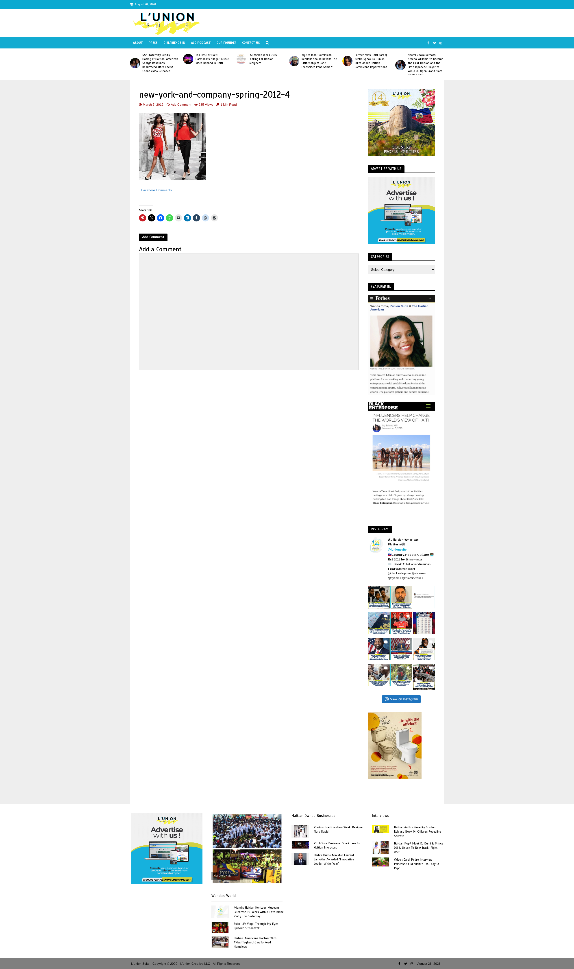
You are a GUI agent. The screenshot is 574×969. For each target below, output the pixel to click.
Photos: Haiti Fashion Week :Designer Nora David (339, 829)
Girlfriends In (174, 43)
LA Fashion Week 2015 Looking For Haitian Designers (210, 59)
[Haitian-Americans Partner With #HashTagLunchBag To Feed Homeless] (220, 942)
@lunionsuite (397, 549)
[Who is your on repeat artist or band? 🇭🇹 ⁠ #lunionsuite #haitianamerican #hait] (424, 597)
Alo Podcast (201, 43)
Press (153, 43)
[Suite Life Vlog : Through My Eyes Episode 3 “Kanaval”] (220, 927)
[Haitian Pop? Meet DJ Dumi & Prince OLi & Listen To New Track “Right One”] (380, 847)
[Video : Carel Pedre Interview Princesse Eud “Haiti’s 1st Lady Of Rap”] (380, 862)
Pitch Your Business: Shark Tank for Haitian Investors (337, 845)
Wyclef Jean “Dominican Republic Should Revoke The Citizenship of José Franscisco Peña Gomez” (266, 61)
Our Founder (226, 43)
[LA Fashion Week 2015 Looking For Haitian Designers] (188, 59)
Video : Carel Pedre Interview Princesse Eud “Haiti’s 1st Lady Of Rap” (416, 864)
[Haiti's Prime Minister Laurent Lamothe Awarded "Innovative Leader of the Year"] (300, 859)
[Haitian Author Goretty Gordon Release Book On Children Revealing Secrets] (380, 829)
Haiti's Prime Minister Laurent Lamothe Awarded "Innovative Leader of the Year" (334, 859)
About (138, 43)
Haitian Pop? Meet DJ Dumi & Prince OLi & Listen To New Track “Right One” (418, 848)
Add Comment (181, 104)
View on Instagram (404, 699)
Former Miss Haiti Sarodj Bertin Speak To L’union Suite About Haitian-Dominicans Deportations (318, 61)
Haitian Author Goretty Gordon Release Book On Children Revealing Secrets (417, 831)
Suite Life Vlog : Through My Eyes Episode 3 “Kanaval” (256, 926)
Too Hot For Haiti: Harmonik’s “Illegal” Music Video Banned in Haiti (159, 59)
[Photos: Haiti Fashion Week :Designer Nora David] (300, 831)
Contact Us (251, 43)
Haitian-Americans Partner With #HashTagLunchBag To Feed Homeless (255, 942)
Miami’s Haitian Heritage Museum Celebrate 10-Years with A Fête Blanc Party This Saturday (258, 912)
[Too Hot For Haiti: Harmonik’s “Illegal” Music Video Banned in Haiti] (135, 59)
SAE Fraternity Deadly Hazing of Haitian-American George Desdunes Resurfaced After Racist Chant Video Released (426, 63)
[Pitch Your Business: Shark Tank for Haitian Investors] (300, 845)
